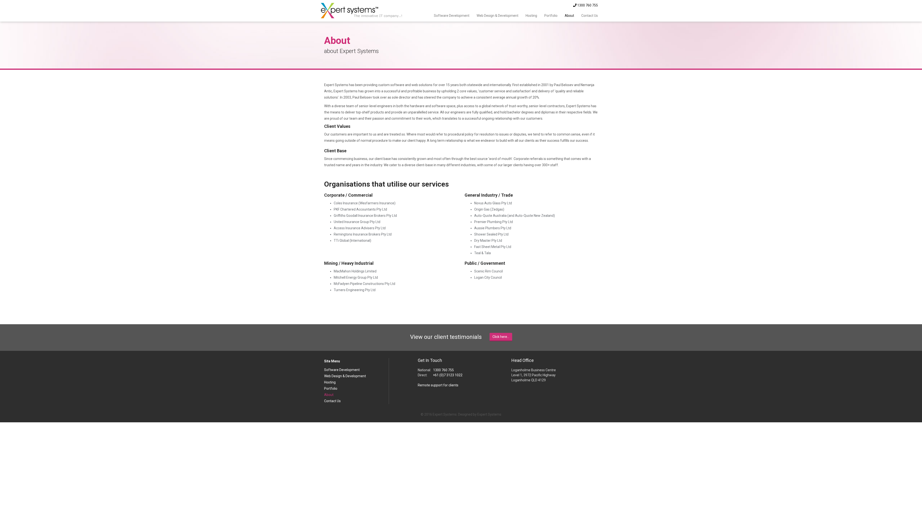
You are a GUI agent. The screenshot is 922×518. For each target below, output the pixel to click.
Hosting (531, 16)
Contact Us (589, 16)
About (569, 16)
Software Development (451, 16)
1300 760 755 (587, 5)
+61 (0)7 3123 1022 (447, 375)
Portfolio (551, 16)
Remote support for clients (438, 385)
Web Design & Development (497, 16)
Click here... (500, 337)
